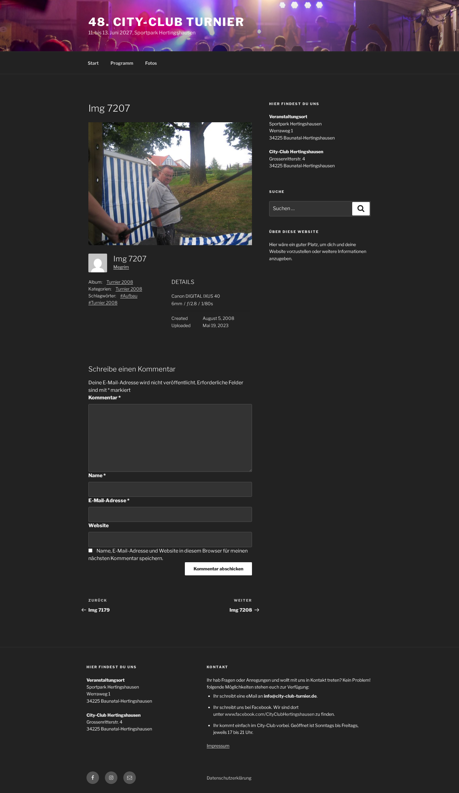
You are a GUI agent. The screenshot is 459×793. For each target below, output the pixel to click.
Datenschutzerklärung (229, 777)
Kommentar (104, 398)
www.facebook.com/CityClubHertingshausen (269, 714)
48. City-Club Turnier (166, 22)
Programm (122, 63)
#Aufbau (128, 295)
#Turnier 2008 (102, 302)
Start (93, 63)
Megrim (121, 267)
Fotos (151, 63)
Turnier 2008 (119, 282)
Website (98, 525)
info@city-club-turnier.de (290, 696)
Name (97, 475)
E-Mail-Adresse (109, 500)
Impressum (218, 745)
